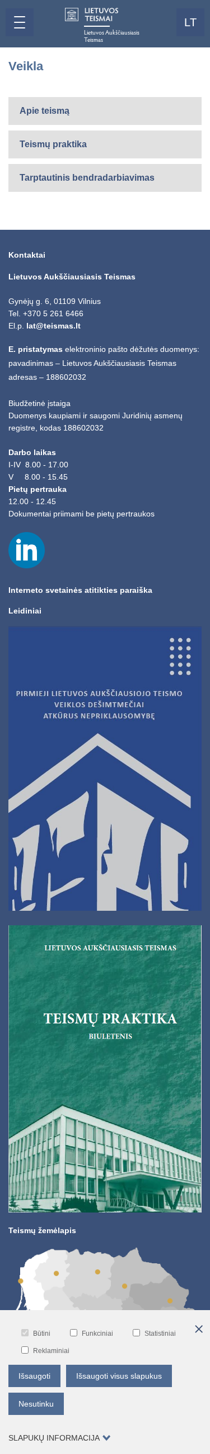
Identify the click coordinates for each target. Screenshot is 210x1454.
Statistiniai (160, 1333)
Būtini (41, 1333)
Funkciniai (97, 1333)
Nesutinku (36, 1403)
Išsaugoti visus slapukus (119, 1375)
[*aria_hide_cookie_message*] (198, 1329)
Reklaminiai (51, 1351)
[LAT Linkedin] (26, 565)
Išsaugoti (34, 1375)
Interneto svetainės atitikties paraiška (80, 590)
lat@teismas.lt (53, 325)
